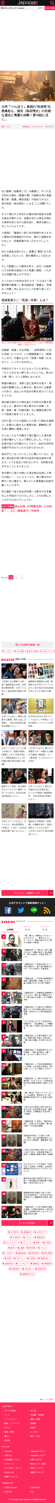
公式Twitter (21, 910)
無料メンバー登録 (38, 1463)
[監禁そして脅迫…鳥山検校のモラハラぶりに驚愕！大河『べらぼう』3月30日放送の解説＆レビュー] (14, 776)
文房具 (32, 1258)
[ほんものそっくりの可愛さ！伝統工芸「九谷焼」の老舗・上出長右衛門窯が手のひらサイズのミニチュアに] (11, 1169)
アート (7, 1414)
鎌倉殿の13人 (28, 1274)
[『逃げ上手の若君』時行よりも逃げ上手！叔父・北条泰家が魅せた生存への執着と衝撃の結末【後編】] (11, 1155)
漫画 (22, 1247)
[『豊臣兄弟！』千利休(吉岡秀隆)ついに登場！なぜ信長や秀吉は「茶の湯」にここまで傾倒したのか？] (11, 1069)
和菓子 (33, 1427)
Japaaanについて (37, 1455)
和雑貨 (33, 1423)
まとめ (33, 1410)
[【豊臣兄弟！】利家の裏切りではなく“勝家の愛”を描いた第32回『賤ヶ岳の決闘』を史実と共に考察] (11, 1041)
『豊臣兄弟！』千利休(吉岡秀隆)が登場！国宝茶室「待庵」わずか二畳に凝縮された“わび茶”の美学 (38, 980)
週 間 (27, 928)
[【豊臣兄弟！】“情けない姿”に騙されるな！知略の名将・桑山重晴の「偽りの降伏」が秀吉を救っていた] (11, 955)
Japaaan (27, 3)
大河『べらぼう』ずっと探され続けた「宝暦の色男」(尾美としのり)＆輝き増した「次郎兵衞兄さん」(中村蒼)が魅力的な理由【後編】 (13, 756)
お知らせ (8, 1455)
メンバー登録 (49, 8)
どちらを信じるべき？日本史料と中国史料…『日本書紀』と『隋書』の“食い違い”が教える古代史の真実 (38, 1024)
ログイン (41, 8)
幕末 (13, 1247)
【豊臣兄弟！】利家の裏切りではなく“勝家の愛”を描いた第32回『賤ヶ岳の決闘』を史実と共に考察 (37, 1039)
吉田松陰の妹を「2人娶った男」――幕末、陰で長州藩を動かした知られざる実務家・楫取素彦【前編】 (37, 1139)
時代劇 (32, 1247)
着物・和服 (35, 1419)
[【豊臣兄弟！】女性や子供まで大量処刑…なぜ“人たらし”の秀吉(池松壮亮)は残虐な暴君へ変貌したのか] (11, 1083)
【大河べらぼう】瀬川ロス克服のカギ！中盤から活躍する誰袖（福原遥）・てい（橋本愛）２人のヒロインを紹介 (40, 754)
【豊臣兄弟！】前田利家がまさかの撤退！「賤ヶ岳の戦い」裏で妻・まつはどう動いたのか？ (37, 1052)
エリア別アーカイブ (12, 1468)
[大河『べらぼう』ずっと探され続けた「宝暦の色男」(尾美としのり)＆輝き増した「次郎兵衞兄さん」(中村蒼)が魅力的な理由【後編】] (14, 738)
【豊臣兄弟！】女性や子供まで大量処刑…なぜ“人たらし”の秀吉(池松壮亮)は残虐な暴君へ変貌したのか (38, 1082)
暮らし (7, 1436)
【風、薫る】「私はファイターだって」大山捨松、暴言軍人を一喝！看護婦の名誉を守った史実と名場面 (38, 1096)
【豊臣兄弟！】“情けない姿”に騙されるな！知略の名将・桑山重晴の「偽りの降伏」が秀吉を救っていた (37, 953)
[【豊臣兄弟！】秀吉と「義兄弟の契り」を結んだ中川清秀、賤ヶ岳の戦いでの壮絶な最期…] (11, 1126)
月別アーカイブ (37, 1468)
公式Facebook (8, 910)
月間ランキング (11, 1476)
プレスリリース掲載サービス (26, 892)
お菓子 (48, 1242)
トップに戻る (48, 1399)
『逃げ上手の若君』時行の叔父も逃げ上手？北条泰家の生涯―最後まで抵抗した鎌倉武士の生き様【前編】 (37, 1110)
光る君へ (28, 1268)
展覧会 (36, 1263)
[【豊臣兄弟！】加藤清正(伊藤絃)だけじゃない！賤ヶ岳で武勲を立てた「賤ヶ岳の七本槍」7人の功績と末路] (11, 998)
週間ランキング (37, 1472)
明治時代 (35, 1253)
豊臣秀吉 (9, 1263)
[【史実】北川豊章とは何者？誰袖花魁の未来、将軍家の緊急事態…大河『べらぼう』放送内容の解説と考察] (14, 671)
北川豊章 (20, 651)
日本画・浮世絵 (37, 1414)
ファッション (10, 1419)
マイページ (9, 1463)
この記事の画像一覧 (29, 644)
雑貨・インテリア (12, 1423)
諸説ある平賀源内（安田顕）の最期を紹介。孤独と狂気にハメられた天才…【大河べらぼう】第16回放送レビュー (40, 828)
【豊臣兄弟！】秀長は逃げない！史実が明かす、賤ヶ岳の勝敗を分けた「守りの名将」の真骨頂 (37, 966)
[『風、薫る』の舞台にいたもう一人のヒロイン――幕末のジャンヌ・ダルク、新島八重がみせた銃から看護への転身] (11, 941)
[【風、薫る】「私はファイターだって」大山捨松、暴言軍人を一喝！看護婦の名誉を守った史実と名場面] (11, 1098)
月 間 (44, 928)
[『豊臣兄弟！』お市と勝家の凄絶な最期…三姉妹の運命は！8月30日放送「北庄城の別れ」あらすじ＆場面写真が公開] (11, 1212)
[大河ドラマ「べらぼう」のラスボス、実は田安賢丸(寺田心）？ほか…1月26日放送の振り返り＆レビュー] (14, 811)
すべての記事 (10, 1410)
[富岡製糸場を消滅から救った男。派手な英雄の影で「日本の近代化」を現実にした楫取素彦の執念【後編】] (11, 1198)
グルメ (7, 1427)
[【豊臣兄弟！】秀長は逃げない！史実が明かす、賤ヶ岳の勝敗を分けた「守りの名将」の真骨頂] (11, 969)
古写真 (7, 1440)
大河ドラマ (47, 651)
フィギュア (23, 1263)
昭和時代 (15, 1268)
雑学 (38, 1242)
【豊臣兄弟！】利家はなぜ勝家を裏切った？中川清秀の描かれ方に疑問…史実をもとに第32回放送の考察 (37, 1010)
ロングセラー (12, 1242)
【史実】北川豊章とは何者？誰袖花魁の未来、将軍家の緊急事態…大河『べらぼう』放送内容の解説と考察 (13, 688)
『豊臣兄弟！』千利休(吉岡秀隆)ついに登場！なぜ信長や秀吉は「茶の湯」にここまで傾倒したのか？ (38, 1066)
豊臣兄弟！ (45, 1258)
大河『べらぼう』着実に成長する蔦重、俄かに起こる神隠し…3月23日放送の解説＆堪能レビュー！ (13, 721)
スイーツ (27, 1242)
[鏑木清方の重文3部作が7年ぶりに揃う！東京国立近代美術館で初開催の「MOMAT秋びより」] (11, 1183)
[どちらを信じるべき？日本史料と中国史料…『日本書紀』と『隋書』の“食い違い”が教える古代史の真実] (11, 1026)
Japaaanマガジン (37, 1451)
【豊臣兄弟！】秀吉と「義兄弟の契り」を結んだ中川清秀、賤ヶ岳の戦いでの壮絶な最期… (37, 1123)
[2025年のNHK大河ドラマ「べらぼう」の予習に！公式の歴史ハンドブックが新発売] (41, 706)
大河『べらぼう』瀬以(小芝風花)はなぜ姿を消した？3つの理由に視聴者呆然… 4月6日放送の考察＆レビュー (40, 793)
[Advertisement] (27, 40)
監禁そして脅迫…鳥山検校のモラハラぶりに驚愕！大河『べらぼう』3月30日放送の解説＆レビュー (13, 791)
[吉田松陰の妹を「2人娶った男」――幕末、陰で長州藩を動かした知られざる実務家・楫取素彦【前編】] (11, 1141)
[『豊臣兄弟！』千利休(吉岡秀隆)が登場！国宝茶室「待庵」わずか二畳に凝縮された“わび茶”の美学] (11, 984)
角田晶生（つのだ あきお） (33, 126)
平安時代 (16, 1237)
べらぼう (8, 651)
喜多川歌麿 (33, 651)
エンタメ (34, 1431)
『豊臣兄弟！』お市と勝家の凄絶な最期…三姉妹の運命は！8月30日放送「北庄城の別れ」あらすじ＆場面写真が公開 (38, 1210)
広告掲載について (12, 1459)
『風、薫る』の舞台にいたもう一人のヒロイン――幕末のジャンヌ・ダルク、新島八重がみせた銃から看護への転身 (37, 939)
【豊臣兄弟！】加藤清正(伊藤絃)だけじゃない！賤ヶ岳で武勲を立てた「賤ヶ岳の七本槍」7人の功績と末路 (38, 996)
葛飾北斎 (41, 1268)
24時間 (9, 928)
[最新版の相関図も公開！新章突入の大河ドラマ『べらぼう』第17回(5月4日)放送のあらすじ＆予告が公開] (41, 671)
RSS (47, 910)
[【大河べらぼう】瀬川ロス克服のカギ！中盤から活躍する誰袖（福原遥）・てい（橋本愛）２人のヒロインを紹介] (41, 738)
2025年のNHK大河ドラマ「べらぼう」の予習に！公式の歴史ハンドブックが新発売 (40, 721)
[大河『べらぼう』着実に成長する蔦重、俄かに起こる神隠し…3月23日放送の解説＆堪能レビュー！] (14, 706)
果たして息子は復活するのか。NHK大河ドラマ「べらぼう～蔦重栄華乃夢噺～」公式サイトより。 (27, 343)
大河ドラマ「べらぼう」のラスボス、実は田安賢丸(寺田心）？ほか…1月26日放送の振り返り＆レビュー (14, 826)
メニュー (3, 3)
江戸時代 (14, 1232)
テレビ (43, 1247)
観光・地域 (9, 1431)
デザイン (20, 1258)
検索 (52, 3)
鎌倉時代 (48, 1263)
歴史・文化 (5, 126)
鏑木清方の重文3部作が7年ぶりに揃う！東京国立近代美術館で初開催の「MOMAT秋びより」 (37, 1180)
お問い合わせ (36, 1459)
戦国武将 (40, 1237)
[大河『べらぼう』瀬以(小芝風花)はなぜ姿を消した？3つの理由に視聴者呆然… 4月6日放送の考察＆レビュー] (41, 776)
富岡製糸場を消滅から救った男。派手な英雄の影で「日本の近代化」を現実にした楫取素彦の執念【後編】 (38, 1196)
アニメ (28, 1237)
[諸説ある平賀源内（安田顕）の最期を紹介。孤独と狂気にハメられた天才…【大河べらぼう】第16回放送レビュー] (41, 811)
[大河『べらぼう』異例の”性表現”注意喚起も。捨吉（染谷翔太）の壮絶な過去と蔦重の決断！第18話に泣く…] (27, 86)
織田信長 (22, 1253)
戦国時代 (27, 1232)
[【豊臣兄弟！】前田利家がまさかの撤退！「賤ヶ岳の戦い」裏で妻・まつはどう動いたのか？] (11, 1055)
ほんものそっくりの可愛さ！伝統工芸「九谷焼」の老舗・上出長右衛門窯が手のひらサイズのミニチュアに (37, 1167)
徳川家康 (48, 1253)
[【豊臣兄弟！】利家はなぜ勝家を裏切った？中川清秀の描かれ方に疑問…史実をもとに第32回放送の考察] (11, 1012)
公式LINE (34, 910)
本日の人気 (9, 1472)
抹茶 (9, 1258)
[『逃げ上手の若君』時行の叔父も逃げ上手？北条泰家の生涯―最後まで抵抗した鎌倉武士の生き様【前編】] (11, 1112)
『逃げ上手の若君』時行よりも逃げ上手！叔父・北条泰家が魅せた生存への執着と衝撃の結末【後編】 (38, 1152)
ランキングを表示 (26, 1222)
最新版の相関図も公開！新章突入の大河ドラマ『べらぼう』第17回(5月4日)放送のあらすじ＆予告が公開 (40, 686)
